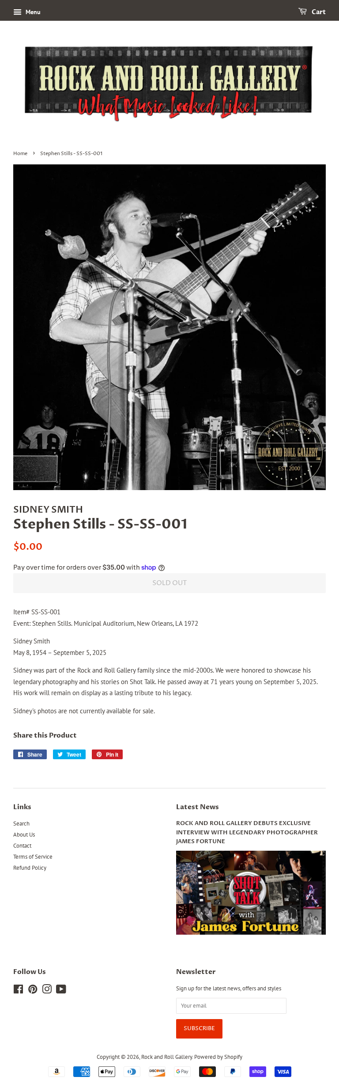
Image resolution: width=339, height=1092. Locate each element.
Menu (32, 12)
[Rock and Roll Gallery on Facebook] (18, 991)
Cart (318, 12)
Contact (22, 845)
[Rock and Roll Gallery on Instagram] (47, 991)
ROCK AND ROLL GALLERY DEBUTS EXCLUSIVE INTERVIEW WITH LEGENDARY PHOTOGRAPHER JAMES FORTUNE (247, 832)
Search (21, 823)
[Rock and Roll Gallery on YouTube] (61, 991)
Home (20, 153)
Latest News (197, 807)
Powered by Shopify (218, 1057)
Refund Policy (29, 867)
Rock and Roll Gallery (166, 1057)
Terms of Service (33, 856)
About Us (24, 834)
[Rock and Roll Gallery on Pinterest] (33, 991)
